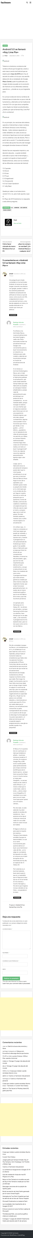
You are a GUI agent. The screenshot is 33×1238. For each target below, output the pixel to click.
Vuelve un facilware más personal (19, 1076)
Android (5, 45)
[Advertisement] (16, 22)
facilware (6, 2)
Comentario (8, 929)
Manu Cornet (7, 210)
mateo (5, 1061)
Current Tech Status (21, 1085)
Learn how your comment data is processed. (16, 983)
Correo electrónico (11, 961)
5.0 (12, 207)
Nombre (6, 953)
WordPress (13, 1235)
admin (4, 1076)
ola (3, 1066)
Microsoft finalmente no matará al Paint (15, 1201)
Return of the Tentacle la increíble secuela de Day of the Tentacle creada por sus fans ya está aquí (16, 1182)
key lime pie (24, 207)
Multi (6, 55)
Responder (13, 315)
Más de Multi (17, 223)
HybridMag (21, 1235)
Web (4, 969)
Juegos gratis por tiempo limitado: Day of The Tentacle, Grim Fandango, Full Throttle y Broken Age (16, 1162)
